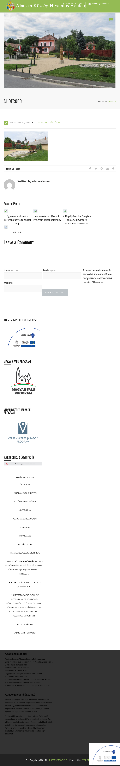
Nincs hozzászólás (49, 122)
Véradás (17, 232)
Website (8, 282)
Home (101, 101)
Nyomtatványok (25, 624)
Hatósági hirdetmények (25, 501)
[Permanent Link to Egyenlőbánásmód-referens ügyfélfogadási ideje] (6, 212)
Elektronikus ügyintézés (25, 493)
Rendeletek (25, 527)
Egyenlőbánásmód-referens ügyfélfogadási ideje (17, 220)
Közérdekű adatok (25, 477)
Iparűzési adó (25, 536)
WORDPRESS (88, 760)
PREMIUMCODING (58, 760)
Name (11, 270)
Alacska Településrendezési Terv (25, 553)
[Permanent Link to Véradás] (6, 228)
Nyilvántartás (25, 544)
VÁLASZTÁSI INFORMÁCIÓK (25, 633)
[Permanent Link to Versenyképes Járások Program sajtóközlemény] (35, 212)
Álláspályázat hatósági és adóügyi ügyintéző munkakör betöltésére (77, 220)
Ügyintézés (25, 484)
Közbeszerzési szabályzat (25, 519)
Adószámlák (25, 510)
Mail (49, 270)
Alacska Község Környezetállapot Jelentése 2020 (25, 584)
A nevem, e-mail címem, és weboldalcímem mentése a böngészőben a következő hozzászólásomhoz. (97, 276)
